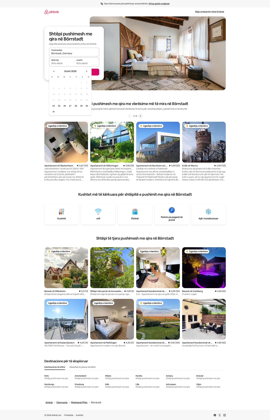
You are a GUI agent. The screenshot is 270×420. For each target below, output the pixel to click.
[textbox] (61, 63)
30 (87, 106)
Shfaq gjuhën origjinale (159, 3)
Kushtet (79, 415)
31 (54, 111)
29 (81, 106)
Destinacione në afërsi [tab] (54, 367)
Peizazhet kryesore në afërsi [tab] (83, 367)
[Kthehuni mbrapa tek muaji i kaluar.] (54, 71)
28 (76, 106)
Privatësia (68, 415)
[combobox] (74, 53)
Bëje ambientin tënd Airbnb (209, 11)
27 (70, 106)
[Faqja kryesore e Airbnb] (51, 11)
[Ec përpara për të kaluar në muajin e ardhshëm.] (86, 71)
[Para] (140, 116)
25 (59, 106)
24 (53, 106)
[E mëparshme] (130, 116)
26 (64, 106)
